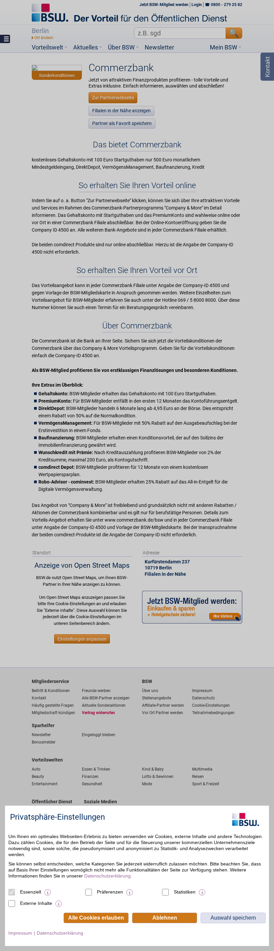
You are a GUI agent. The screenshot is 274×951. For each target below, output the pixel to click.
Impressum (20, 933)
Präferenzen (110, 892)
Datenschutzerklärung (107, 875)
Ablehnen (164, 918)
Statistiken (184, 892)
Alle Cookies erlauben (96, 918)
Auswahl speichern (233, 918)
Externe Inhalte (36, 903)
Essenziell (30, 892)
